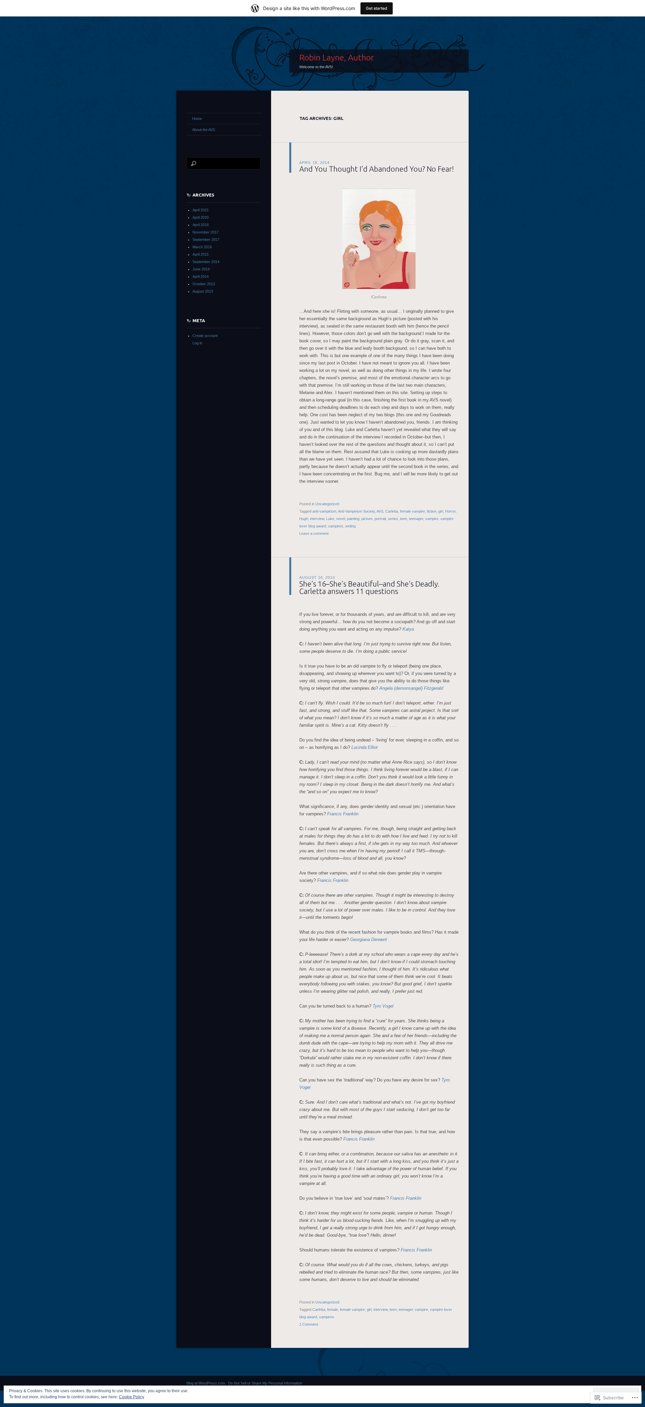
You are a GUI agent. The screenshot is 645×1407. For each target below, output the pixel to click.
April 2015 (200, 254)
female (332, 1310)
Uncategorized (327, 504)
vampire (431, 519)
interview (317, 519)
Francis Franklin (342, 813)
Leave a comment (314, 533)
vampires (335, 526)
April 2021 (200, 210)
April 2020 (200, 217)
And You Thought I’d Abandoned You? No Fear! (376, 169)
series (393, 519)
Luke (330, 519)
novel (340, 519)
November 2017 (205, 232)
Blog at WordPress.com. (206, 1383)
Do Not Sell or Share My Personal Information (265, 1383)
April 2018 (200, 225)
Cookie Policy (131, 1397)
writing (350, 526)
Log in (197, 343)
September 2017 (205, 240)
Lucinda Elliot (364, 747)
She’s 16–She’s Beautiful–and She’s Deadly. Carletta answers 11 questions (369, 587)
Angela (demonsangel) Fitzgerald (411, 688)
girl (440, 511)
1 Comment (308, 1324)
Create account (205, 336)
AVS (380, 511)
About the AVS (203, 130)
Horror (450, 511)
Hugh (303, 519)
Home (197, 119)
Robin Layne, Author (336, 57)
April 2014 (200, 276)
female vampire (412, 511)
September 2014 (205, 262)
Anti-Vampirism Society (356, 511)
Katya (408, 629)
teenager (416, 519)
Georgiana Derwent (368, 939)
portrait (380, 519)
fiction (431, 511)
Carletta (391, 511)
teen (403, 519)
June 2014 (201, 269)
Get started (376, 8)
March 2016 (202, 247)
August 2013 (202, 291)
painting (353, 519)
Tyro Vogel (383, 1006)
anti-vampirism (324, 511)
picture (367, 519)
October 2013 (203, 284)
